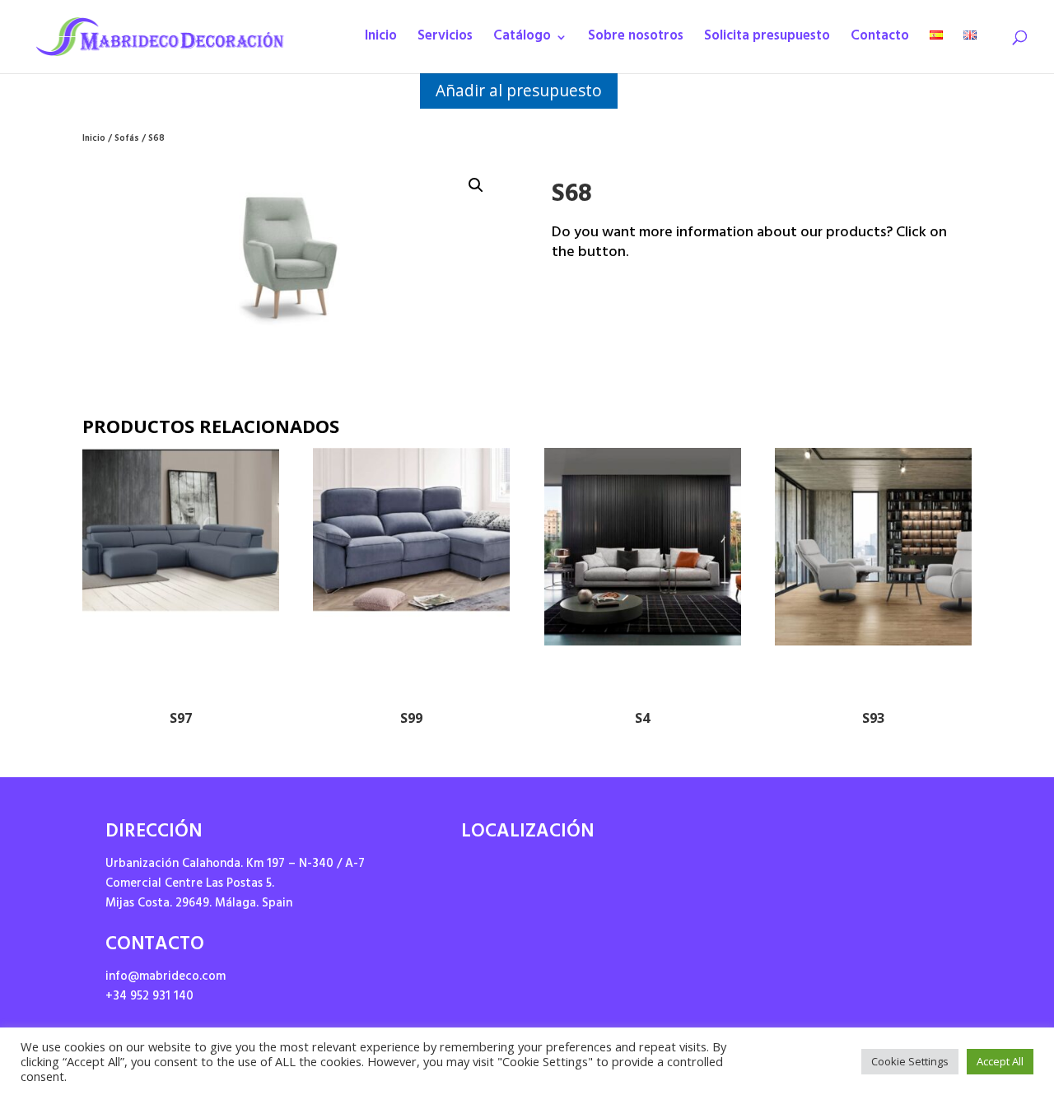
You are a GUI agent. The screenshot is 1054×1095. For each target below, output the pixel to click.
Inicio (381, 40)
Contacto (880, 40)
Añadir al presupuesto (519, 90)
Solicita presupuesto (767, 40)
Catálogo (522, 40)
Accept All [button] (1000, 1061)
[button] (476, 185)
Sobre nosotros (635, 40)
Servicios (445, 40)
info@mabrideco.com (165, 978)
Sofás (126, 139)
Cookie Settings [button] (910, 1061)
